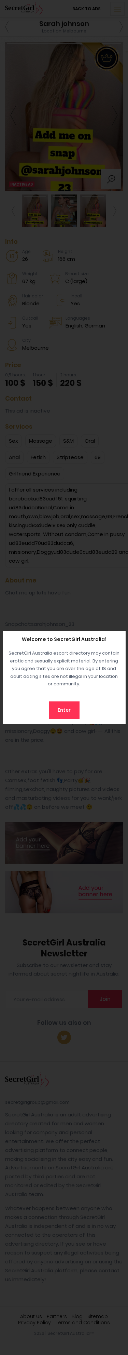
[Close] (119, 638)
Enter (64, 710)
